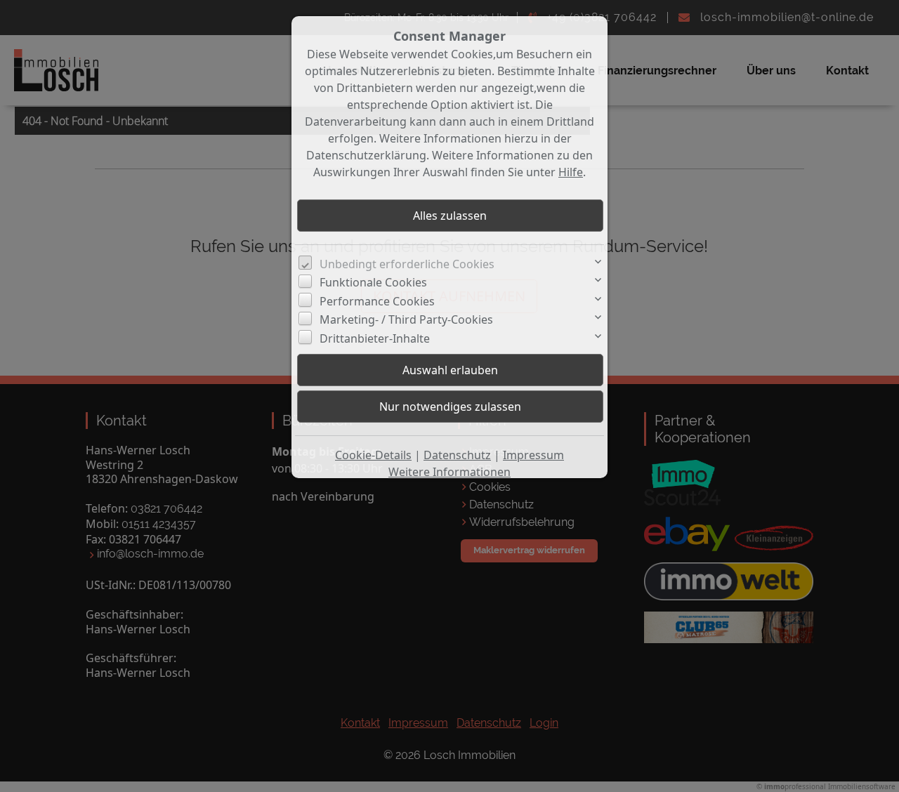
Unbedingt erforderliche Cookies (407, 264)
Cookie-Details (373, 455)
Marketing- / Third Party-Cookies (406, 319)
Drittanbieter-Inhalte (375, 338)
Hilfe (570, 172)
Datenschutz (457, 455)
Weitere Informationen (449, 472)
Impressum (533, 455)
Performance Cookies (377, 301)
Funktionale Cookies (373, 282)
